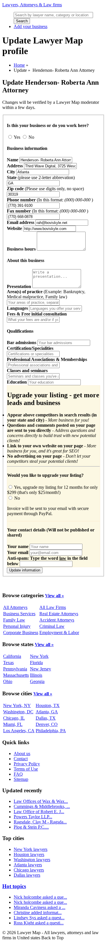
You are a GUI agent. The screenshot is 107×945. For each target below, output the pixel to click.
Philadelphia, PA (51, 730)
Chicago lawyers (29, 869)
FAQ (18, 774)
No (30, 137)
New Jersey (40, 668)
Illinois (36, 675)
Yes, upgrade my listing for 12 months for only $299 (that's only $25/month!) (52, 490)
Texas (8, 662)
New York (39, 656)
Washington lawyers (32, 859)
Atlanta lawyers (28, 864)
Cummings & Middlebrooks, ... (42, 806)
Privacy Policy (27, 763)
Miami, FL (13, 724)
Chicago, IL (14, 718)
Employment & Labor (59, 632)
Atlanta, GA (47, 711)
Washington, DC (18, 711)
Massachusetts (16, 675)
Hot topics (14, 886)
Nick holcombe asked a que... (40, 897)
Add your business (30, 26)
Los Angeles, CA (19, 730)
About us (22, 753)
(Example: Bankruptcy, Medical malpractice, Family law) (46, 294)
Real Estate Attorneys (58, 613)
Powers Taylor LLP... (33, 816)
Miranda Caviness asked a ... (39, 907)
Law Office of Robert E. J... (39, 811)
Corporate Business (20, 632)
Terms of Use (26, 769)
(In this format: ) (50, 199)
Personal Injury (17, 626)
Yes (17, 137)
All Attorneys (15, 607)
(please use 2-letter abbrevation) (41, 177)
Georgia (37, 681)
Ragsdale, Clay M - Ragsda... (40, 821)
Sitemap (21, 779)
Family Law (14, 620)
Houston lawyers (29, 854)
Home (19, 65)
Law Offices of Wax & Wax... (41, 801)
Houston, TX (48, 705)
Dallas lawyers (27, 875)
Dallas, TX (46, 718)
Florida (36, 662)
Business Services (19, 613)
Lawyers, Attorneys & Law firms (32, 4)
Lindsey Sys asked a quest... (39, 917)
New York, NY (17, 705)
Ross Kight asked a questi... (39, 922)
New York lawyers (30, 849)
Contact (21, 758)
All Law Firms (52, 607)
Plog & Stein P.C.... (31, 827)
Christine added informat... (38, 912)
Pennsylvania (15, 668)
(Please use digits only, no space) (45, 188)
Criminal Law (51, 626)
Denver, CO (47, 724)
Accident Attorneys (56, 620)
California (12, 656)
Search (22, 21)
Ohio (7, 681)
